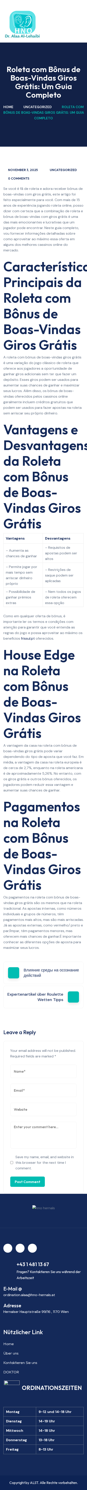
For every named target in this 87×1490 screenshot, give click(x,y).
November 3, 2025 (23, 170)
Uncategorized (37, 107)
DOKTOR (11, 1372)
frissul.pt (28, 638)
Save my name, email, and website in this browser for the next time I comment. (44, 1163)
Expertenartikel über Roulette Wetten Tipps (35, 997)
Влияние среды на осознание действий (51, 972)
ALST (34, 1482)
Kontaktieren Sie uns (20, 1362)
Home (8, 107)
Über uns (11, 1353)
